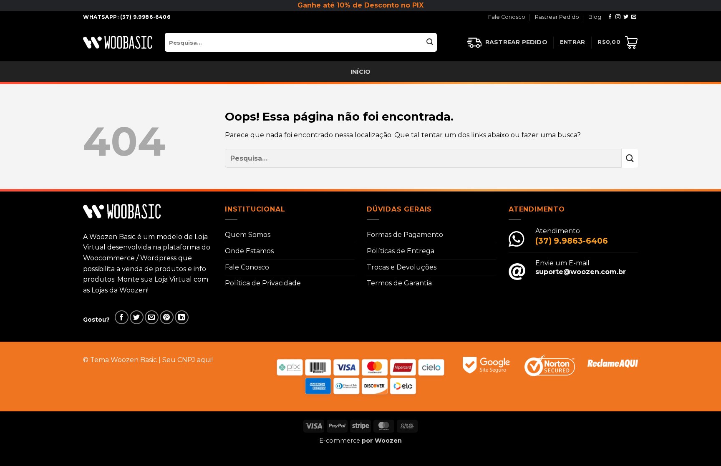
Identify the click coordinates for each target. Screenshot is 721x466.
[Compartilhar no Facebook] (122, 317)
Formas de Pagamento (405, 235)
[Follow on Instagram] (617, 17)
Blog (594, 17)
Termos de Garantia (399, 283)
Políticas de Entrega (400, 251)
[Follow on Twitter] (625, 17)
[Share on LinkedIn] (182, 317)
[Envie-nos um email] (633, 17)
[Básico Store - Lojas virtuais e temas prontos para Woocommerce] (117, 42)
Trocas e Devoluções (401, 267)
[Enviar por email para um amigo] (152, 317)
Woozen (388, 440)
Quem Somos (247, 235)
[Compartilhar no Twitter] (137, 317)
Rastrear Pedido (557, 17)
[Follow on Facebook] (610, 17)
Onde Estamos (249, 251)
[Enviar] (430, 42)
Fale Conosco (506, 17)
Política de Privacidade (263, 283)
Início (360, 72)
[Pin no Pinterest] (167, 317)
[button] (572, 42)
